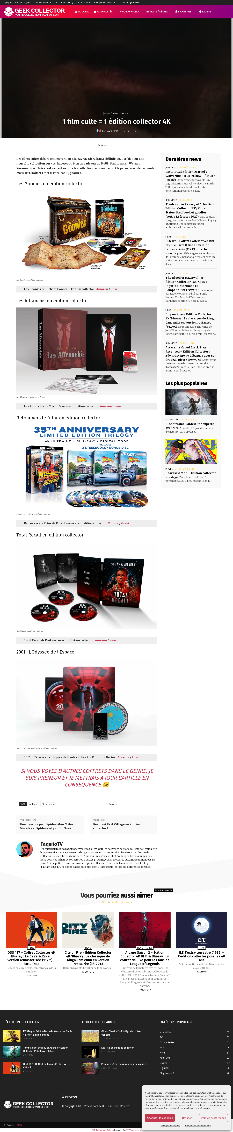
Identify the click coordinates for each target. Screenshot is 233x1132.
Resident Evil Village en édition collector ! (117, 826)
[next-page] (119, 998)
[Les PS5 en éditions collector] (90, 1052)
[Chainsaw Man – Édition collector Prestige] (191, 451)
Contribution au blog (63, 2)
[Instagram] (204, 2)
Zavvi (125, 523)
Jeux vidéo (131, 11)
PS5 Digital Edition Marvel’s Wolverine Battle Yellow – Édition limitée (190, 176)
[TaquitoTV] (99, 131)
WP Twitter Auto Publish (103, 1130)
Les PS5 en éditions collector (117, 1047)
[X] (221, 2)
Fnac (114, 289)
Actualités (104, 11)
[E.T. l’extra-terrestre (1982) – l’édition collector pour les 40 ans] (201, 930)
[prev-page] (112, 998)
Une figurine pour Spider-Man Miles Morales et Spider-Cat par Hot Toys (46, 826)
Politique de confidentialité (198, 1125)
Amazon (102, 289)
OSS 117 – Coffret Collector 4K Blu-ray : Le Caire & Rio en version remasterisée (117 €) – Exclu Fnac (31, 958)
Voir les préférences (213, 1118)
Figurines (184, 11)
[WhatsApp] (140, 145)
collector (34, 804)
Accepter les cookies (160, 1118)
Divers (206, 11)
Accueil (83, 11)
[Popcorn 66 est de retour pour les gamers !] (90, 1068)
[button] (225, 11)
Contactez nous (83, 2)
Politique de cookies (170, 1125)
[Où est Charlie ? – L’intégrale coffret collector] (90, 1036)
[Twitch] (215, 2)
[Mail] (210, 2)
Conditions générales (129, 2)
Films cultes (48, 804)
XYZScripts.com (133, 1130)
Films (125, 113)
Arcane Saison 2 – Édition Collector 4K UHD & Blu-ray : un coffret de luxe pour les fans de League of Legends (145, 958)
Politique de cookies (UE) (105, 2)
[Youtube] (227, 2)
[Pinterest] (132, 145)
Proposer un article (42, 2)
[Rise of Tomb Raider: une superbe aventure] (191, 402)
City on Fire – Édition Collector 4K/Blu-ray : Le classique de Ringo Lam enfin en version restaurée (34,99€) (88, 958)
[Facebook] (198, 2)
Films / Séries (158, 11)
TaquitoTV (112, 131)
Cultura (113, 523)
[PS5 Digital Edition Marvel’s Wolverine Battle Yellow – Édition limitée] (11, 1036)
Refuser (187, 1118)
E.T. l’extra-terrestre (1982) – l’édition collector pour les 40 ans (201, 956)
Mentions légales (22, 2)
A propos (7, 2)
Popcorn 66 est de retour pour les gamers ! (125, 1064)
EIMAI (100, 1106)
